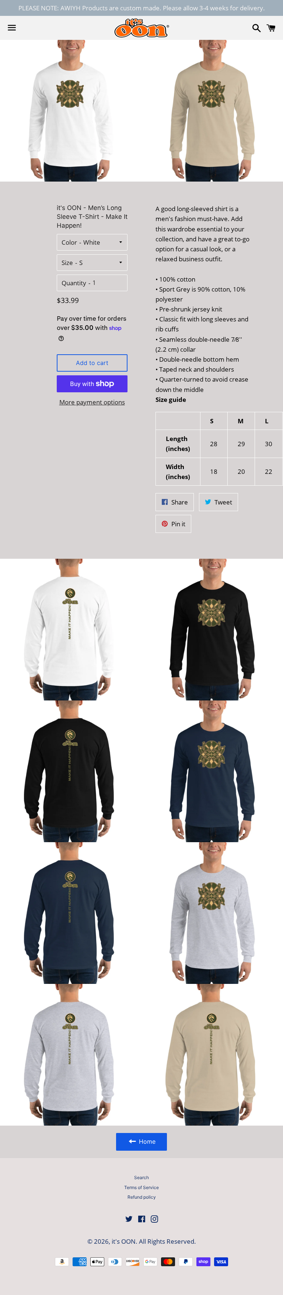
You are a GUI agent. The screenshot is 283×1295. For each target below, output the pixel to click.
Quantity (74, 283)
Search (141, 1177)
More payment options (92, 402)
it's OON (124, 1241)
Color (69, 242)
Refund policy (141, 1197)
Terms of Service (141, 1187)
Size (67, 262)
